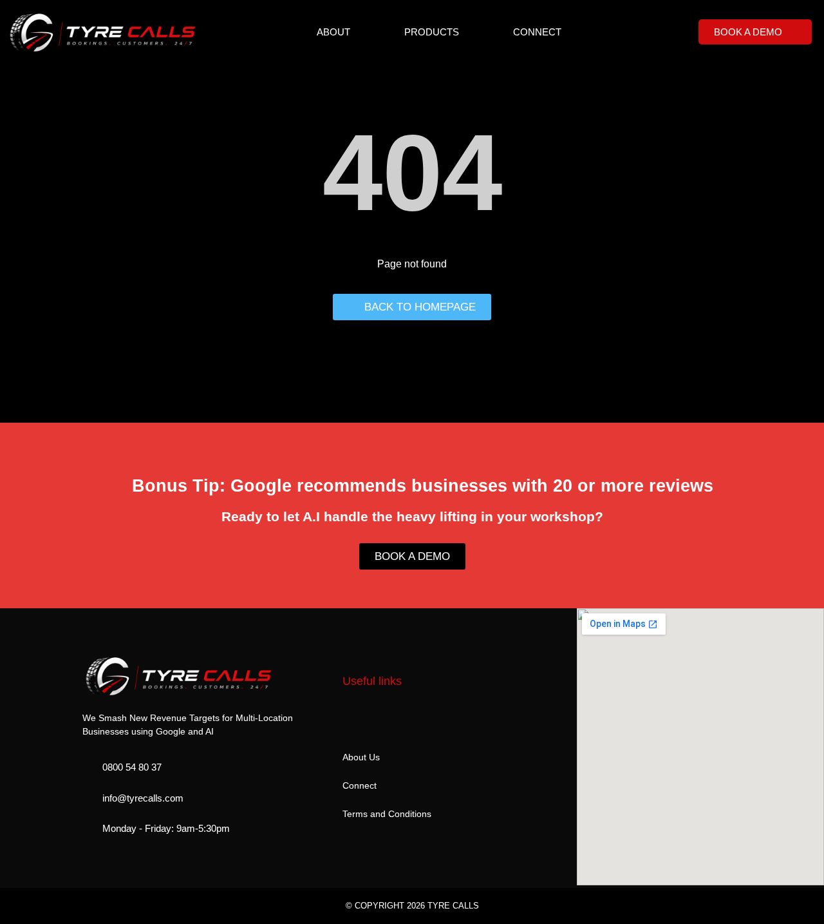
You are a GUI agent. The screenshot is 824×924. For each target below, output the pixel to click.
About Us (361, 757)
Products (431, 31)
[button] (412, 477)
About (333, 31)
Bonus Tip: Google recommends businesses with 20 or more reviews (422, 486)
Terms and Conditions (386, 814)
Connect (537, 31)
